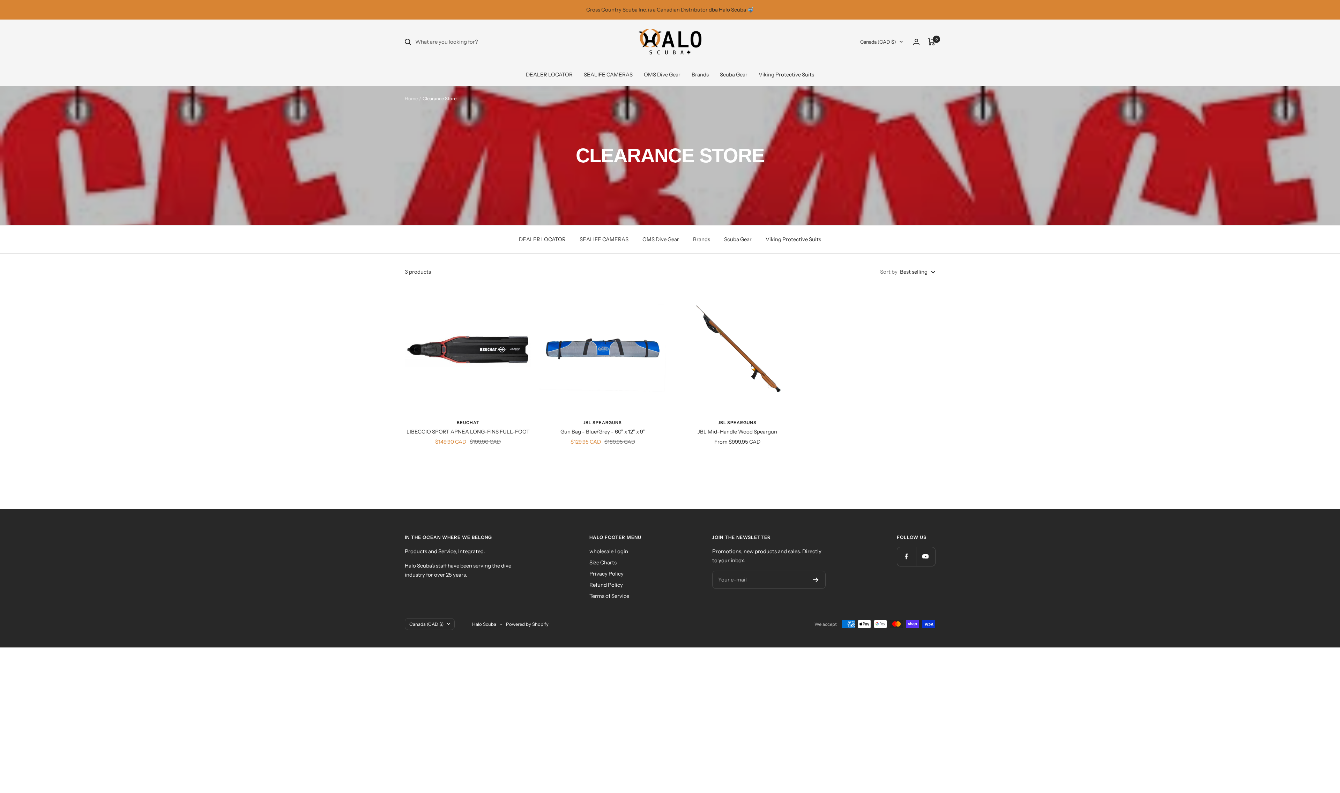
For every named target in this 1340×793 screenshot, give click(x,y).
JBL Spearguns (602, 422)
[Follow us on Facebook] (906, 556)
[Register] (816, 579)
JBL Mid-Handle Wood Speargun (737, 431)
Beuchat (468, 422)
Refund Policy (606, 584)
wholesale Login (608, 551)
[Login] (916, 42)
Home (411, 98)
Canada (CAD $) (878, 42)
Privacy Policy (606, 573)
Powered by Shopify (527, 624)
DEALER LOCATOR (549, 74)
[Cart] (931, 41)
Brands (700, 74)
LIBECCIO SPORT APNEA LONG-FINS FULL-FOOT (468, 431)
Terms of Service (609, 596)
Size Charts (603, 562)
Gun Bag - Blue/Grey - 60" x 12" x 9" (602, 431)
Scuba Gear (733, 74)
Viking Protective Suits (786, 74)
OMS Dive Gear (662, 74)
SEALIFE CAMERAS (608, 74)
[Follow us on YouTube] (925, 556)
